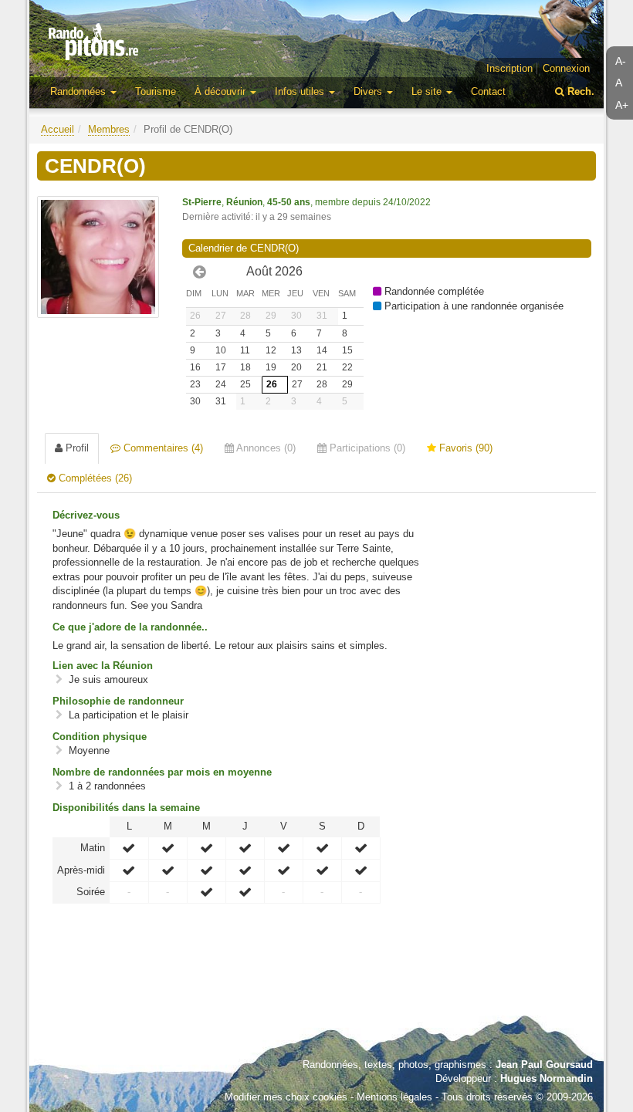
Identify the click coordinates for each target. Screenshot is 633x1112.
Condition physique (99, 737)
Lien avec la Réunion (102, 666)
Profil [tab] (76, 448)
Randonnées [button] (79, 91)
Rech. (579, 91)
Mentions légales (394, 1097)
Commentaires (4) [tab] (161, 448)
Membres (109, 129)
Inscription (509, 68)
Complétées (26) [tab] (94, 478)
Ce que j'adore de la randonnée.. (130, 627)
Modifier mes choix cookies (286, 1097)
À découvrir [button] (222, 91)
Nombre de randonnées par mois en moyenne (162, 772)
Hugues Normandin (546, 1078)
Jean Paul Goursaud (544, 1064)
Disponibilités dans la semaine (126, 808)
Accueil (57, 129)
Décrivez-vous (86, 515)
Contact (488, 91)
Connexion (566, 68)
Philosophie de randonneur (118, 701)
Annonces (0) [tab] (265, 448)
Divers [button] (369, 91)
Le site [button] (428, 91)
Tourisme (155, 91)
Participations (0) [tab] (366, 448)
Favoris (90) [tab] (464, 448)
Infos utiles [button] (301, 91)
